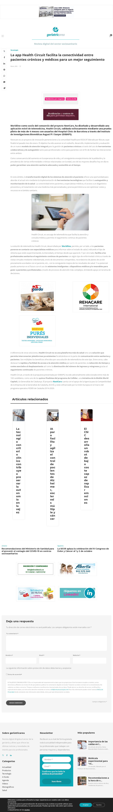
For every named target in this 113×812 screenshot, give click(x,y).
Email (41, 655)
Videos (5, 783)
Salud (4, 790)
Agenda (5, 780)
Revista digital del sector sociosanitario (55, 43)
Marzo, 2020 (13, 66)
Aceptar (86, 805)
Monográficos (8, 787)
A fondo (5, 777)
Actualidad (6, 767)
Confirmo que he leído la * (53, 772)
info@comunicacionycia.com (59, 689)
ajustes (27, 810)
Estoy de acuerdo (15, 674)
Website (76, 655)
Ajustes (99, 805)
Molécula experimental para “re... (98, 761)
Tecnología (14, 50)
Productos (6, 770)
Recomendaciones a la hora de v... (98, 779)
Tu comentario (12, 634)
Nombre (9, 655)
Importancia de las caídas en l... (98, 743)
